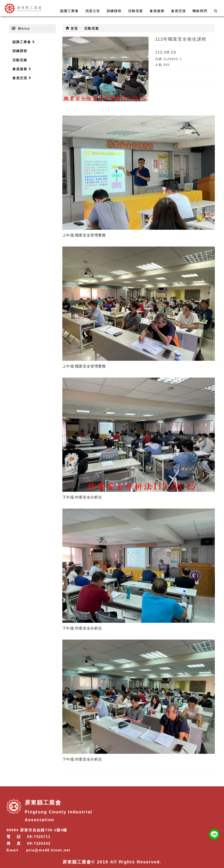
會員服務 (157, 11)
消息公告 (92, 11)
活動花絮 (135, 11)
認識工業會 (69, 11)
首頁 (73, 28)
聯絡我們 (199, 11)
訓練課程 (114, 11)
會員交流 (178, 11)
